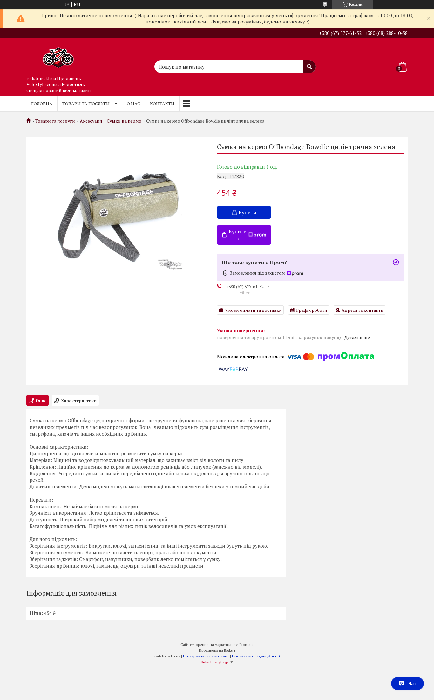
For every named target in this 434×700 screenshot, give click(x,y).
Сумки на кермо (124, 121)
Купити (247, 212)
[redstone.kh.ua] (58, 55)
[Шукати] (309, 63)
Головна (41, 104)
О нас (133, 104)
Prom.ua (247, 644)
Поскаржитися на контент (206, 656)
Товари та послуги (86, 104)
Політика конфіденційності (256, 656)
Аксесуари (91, 121)
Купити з (238, 235)
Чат (412, 683)
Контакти (162, 104)
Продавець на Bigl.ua (217, 650)
